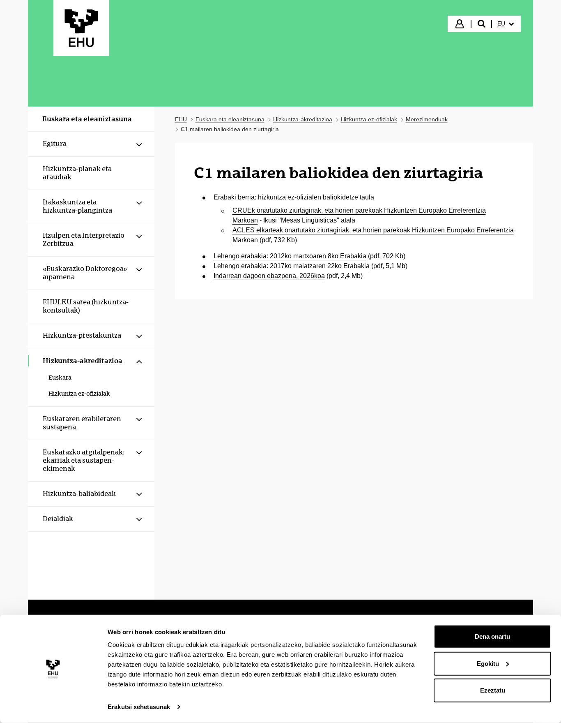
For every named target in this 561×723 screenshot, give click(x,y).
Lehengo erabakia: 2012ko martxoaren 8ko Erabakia (290, 256)
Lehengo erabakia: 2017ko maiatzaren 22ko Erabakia (292, 265)
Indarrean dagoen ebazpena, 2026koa (269, 275)
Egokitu (488, 663)
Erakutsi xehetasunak (139, 706)
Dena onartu (492, 636)
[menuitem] (505, 24)
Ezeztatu (492, 690)
